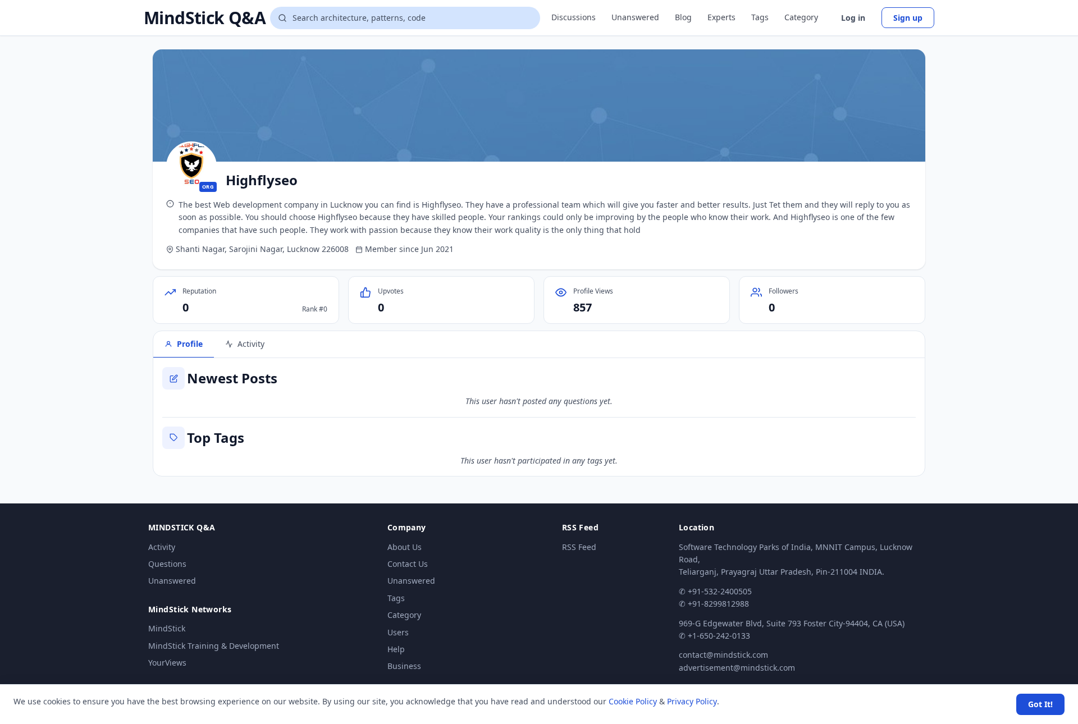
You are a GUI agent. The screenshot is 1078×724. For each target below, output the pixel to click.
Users (398, 632)
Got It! (1040, 704)
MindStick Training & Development (213, 645)
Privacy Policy (692, 701)
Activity (161, 547)
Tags (760, 17)
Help (396, 649)
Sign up (907, 17)
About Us (404, 547)
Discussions (573, 17)
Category (801, 17)
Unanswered (635, 17)
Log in (853, 17)
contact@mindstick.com (723, 654)
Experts (721, 17)
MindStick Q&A (205, 18)
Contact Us (407, 563)
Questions (167, 563)
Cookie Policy (633, 701)
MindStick (166, 628)
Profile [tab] (190, 343)
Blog (683, 17)
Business (404, 666)
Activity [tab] (250, 343)
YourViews (167, 662)
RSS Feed (579, 547)
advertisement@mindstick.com (737, 667)
